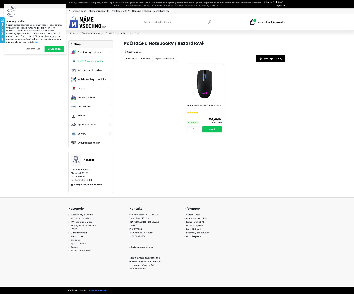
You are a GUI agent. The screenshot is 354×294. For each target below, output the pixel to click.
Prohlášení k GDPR (121, 11)
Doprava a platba (141, 11)
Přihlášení (269, 2)
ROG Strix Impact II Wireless (204, 105)
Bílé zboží (83, 115)
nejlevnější (131, 58)
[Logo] (87, 22)
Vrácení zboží (79, 11)
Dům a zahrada (86, 97)
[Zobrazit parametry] (270, 58)
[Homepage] (69, 11)
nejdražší (145, 58)
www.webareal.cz (98, 290)
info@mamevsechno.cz (88, 184)
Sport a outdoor (87, 124)
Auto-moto (84, 106)
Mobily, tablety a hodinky (92, 79)
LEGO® (81, 88)
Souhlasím (54, 48)
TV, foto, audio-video (90, 70)
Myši (123, 33)
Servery (82, 133)
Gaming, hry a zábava (90, 52)
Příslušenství (110, 33)
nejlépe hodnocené (164, 58)
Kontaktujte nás (161, 11)
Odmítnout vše (32, 49)
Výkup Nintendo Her (89, 142)
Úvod (72, 33)
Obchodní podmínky (99, 11)
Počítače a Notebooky (90, 33)
